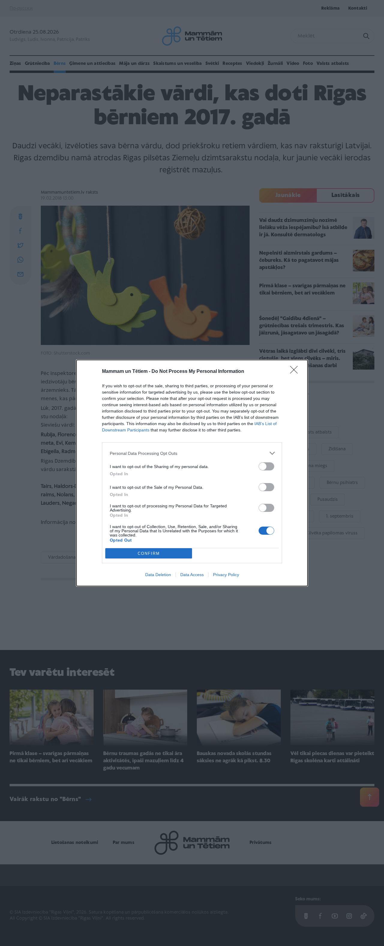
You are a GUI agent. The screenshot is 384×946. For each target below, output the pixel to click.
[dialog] (192, 473)
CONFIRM (149, 553)
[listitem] (192, 453)
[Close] (296, 371)
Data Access (192, 574)
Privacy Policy (226, 574)
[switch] (266, 466)
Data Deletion (158, 574)
